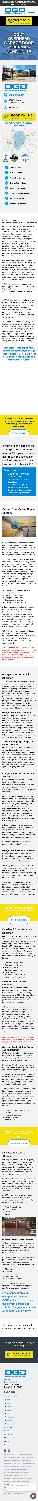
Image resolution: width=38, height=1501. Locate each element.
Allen (8, 1403)
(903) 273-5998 (16, 95)
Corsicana (10, 1417)
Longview (10, 1424)
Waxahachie (10, 1445)
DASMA (29, 650)
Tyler (8, 1441)
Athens (9, 1406)
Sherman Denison (12, 1438)
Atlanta (9, 1410)
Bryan (8, 1413)
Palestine (9, 1434)
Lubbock (9, 1427)
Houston (9, 1420)
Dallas (9, 1399)
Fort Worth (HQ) (12, 1396)
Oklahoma (10, 1431)
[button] (31, 11)
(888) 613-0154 (10, 1382)
